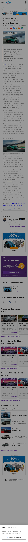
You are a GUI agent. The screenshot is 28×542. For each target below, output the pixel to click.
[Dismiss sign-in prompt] (14, 271)
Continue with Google (15, 537)
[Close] (25, 527)
